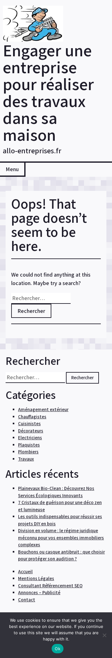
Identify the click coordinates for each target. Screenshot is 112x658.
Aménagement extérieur (43, 409)
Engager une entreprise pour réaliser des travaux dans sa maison (48, 92)
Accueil (25, 571)
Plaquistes (29, 445)
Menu (12, 169)
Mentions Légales (36, 578)
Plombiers (28, 452)
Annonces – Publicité (39, 592)
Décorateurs (30, 431)
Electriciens (30, 438)
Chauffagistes (32, 417)
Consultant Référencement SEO (50, 586)
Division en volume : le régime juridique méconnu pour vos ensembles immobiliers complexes (61, 538)
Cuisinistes (29, 423)
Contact (26, 600)
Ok (57, 648)
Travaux (26, 459)
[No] (104, 635)
